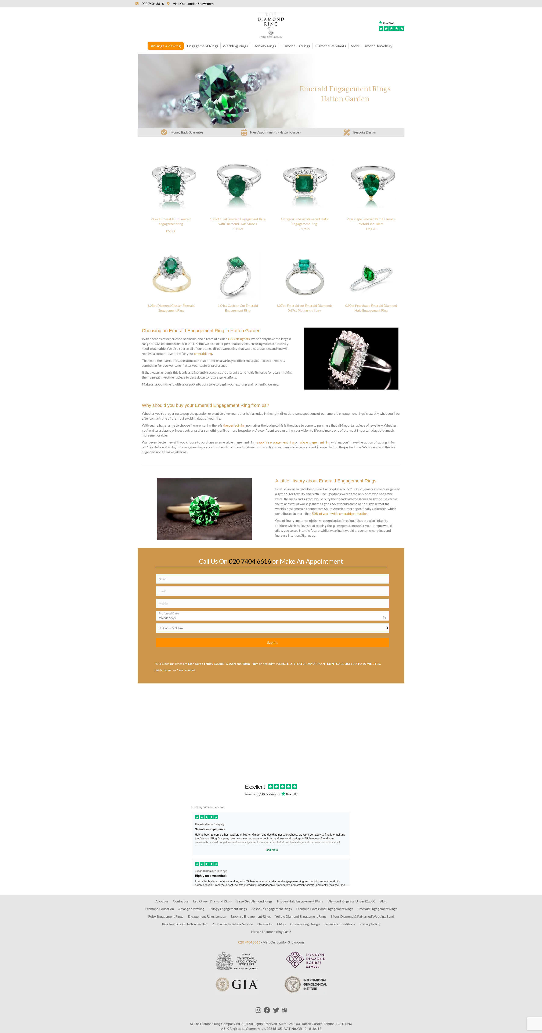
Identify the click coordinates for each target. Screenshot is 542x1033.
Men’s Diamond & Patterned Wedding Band (362, 916)
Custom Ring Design (305, 924)
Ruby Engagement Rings (165, 916)
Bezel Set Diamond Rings (254, 901)
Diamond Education (159, 909)
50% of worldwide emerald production (340, 513)
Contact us (181, 901)
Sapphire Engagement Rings (251, 916)
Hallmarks (264, 924)
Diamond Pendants (330, 46)
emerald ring (203, 353)
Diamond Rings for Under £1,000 (351, 901)
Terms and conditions (339, 924)
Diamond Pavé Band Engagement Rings (324, 909)
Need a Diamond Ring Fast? (271, 932)
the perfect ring (234, 425)
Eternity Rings (264, 46)
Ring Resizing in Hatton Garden (184, 924)
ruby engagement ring (314, 442)
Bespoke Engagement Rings (271, 909)
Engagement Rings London (207, 916)
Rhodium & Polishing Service (232, 924)
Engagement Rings (202, 46)
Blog (383, 901)
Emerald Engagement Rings (377, 909)
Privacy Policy (369, 924)
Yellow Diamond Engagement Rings (300, 916)
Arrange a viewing (166, 46)
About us (162, 901)
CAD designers (239, 339)
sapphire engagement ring (275, 442)
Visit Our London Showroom (283, 942)
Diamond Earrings (295, 46)
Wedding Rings (235, 46)
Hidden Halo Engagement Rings (300, 901)
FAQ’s (281, 924)
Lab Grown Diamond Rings (212, 901)
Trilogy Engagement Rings (228, 909)
